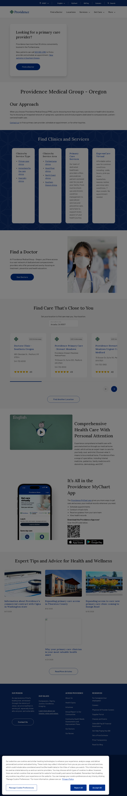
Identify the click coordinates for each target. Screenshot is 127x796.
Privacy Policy (68, 779)
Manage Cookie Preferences (21, 787)
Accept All (97, 787)
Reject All (78, 787)
